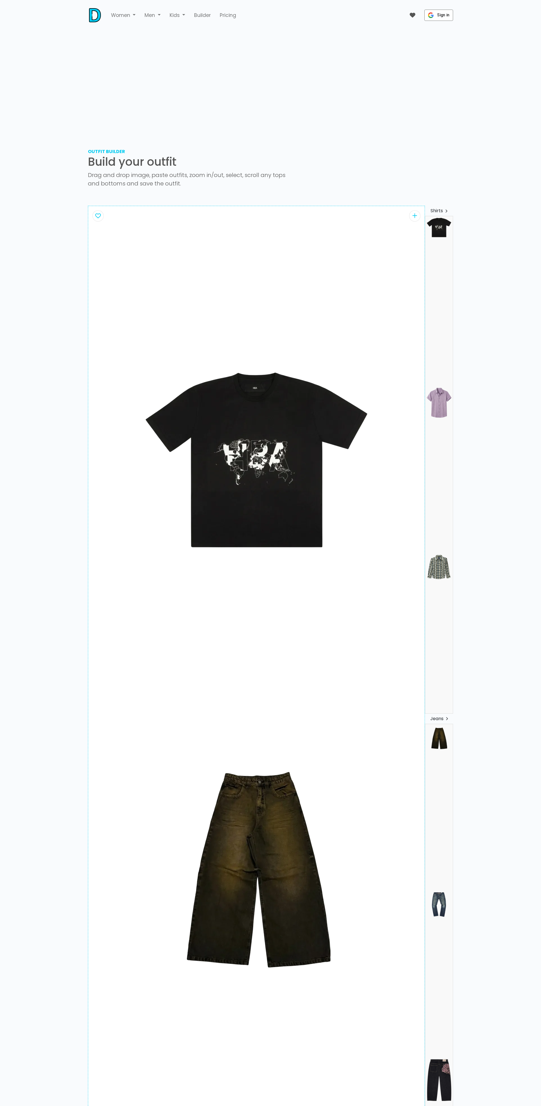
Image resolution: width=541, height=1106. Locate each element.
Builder (202, 15)
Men (150, 15)
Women (121, 15)
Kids (175, 15)
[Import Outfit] (414, 216)
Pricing (228, 15)
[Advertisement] (270, 83)
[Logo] (95, 15)
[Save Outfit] (98, 216)
